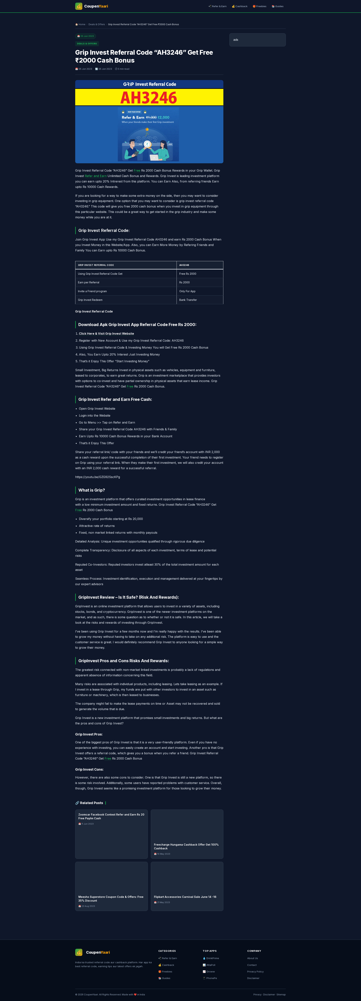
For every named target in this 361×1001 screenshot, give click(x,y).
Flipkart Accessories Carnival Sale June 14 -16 (185, 896)
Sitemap (281, 994)
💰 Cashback (239, 6)
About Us (252, 958)
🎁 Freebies (259, 6)
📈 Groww (209, 971)
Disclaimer (253, 978)
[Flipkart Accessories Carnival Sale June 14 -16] (187, 877)
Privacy (257, 994)
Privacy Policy (255, 971)
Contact (252, 964)
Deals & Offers (97, 24)
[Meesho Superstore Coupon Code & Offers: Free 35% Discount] (111, 877)
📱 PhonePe (210, 978)
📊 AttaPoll (209, 964)
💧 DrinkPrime (211, 958)
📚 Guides (278, 6)
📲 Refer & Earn (218, 6)
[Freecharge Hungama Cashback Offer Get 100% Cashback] (187, 825)
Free (137, 170)
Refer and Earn (96, 176)
